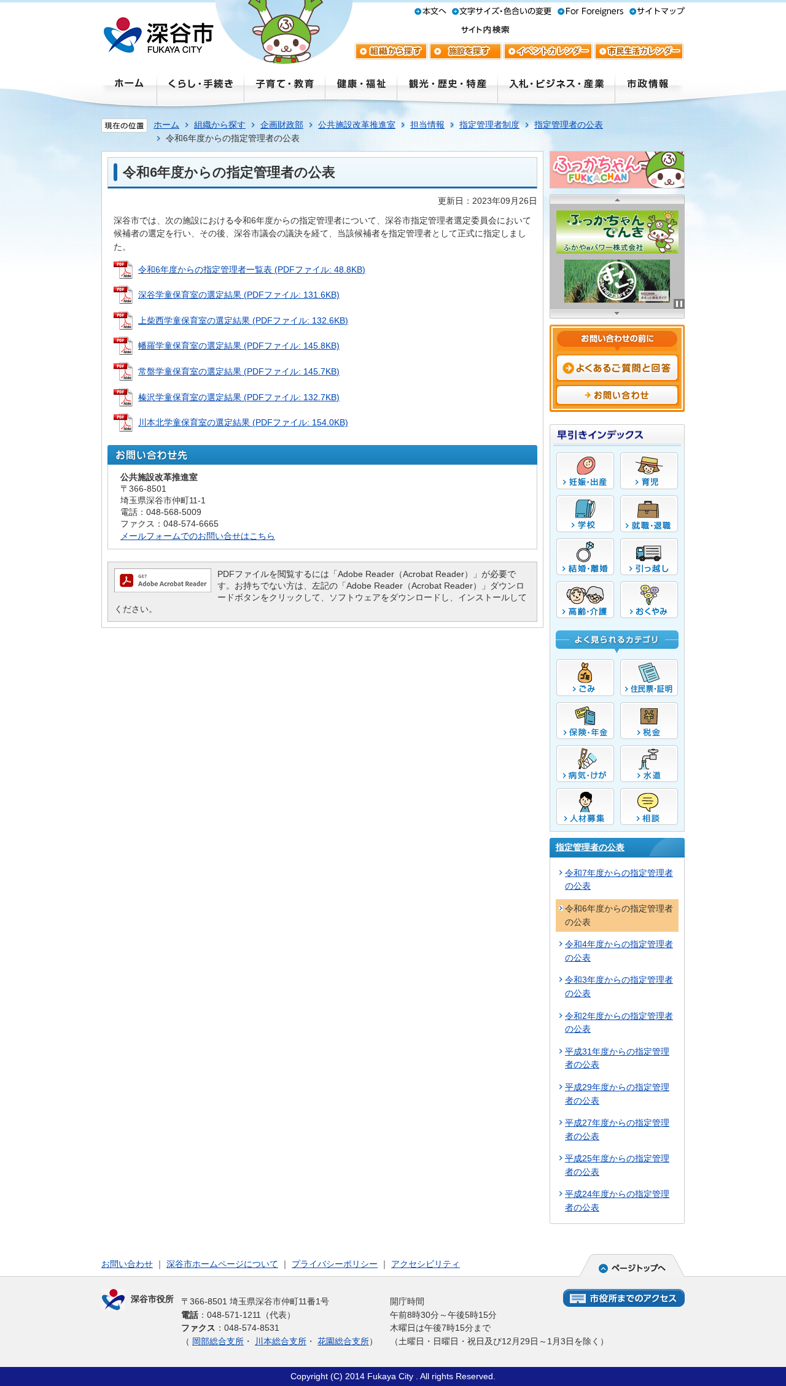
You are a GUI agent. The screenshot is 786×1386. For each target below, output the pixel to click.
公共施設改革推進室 (356, 125)
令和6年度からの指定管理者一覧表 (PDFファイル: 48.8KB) (251, 269)
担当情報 (427, 125)
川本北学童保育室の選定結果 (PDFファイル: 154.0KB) (243, 422)
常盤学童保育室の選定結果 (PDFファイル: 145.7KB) (239, 371)
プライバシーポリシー (335, 1264)
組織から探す (220, 125)
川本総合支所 (280, 1341)
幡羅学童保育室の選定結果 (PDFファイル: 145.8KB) (239, 345)
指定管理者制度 (489, 125)
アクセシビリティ (425, 1264)
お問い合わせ (127, 1264)
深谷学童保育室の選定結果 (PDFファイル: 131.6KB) (239, 295)
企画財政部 (281, 125)
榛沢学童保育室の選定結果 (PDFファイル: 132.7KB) (239, 397)
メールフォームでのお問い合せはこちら (197, 536)
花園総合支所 (343, 1341)
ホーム (166, 125)
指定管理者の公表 (568, 125)
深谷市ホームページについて (222, 1264)
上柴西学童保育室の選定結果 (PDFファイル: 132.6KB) (243, 320)
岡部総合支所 (218, 1341)
